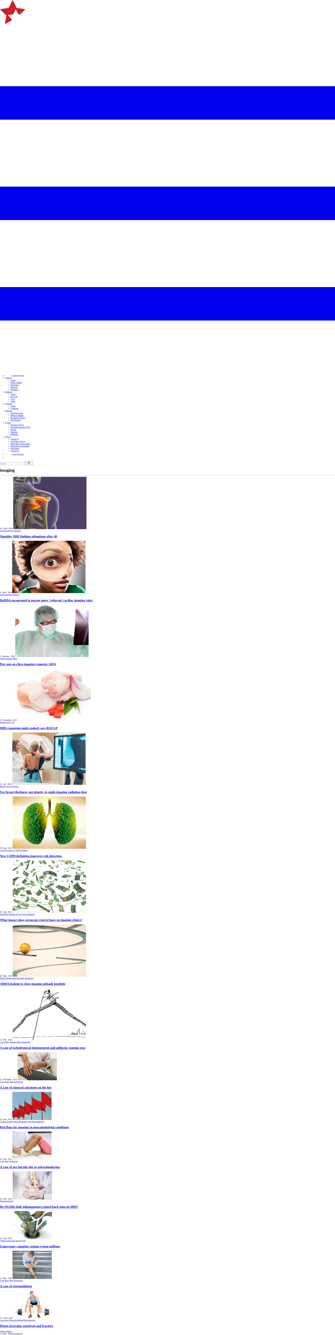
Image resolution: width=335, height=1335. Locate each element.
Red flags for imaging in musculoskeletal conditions (34, 1127)
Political (8, 392)
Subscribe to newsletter (20, 446)
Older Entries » (6, 1331)
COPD (17, 850)
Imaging (17, 531)
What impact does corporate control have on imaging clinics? (41, 920)
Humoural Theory (17, 418)
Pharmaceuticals (6, 1201)
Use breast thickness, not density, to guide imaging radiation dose (43, 792)
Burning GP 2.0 (17, 425)
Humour (8, 411)
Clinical (8, 378)
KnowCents (21, 914)
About (7, 437)
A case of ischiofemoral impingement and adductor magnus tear (43, 1047)
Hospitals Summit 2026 (20, 427)
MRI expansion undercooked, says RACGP (29, 728)
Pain (30, 1122)
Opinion (8, 404)
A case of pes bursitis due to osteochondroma (30, 1167)
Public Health (16, 382)
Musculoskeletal (23, 1042)
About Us (14, 439)
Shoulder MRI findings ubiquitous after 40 (28, 536)
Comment (14, 408)
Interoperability (18, 978)
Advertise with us (17, 441)
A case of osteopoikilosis (16, 1286)
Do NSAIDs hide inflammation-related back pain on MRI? (39, 1206)
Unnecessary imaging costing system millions (30, 1246)
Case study (5, 1042)
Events (8, 423)
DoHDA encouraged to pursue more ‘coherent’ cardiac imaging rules (46, 600)
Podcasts (14, 387)
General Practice (7, 1122)
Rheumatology (38, 1122)
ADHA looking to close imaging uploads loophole (32, 983)
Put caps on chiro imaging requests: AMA (28, 664)
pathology (31, 914)
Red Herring (15, 420)
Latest (12, 380)
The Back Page (16, 413)
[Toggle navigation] (3, 35)
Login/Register (18, 375)
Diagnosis (14, 385)
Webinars (14, 390)
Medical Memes (17, 415)
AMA (12, 401)
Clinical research (7, 531)
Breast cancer (6, 786)
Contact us (14, 451)
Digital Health (6, 978)
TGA (12, 399)
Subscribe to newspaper (20, 444)
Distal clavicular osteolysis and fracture (26, 1326)
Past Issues (14, 448)
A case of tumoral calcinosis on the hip (25, 1087)
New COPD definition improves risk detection (31, 856)
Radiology (29, 978)
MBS (15, 659)
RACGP (14, 397)
